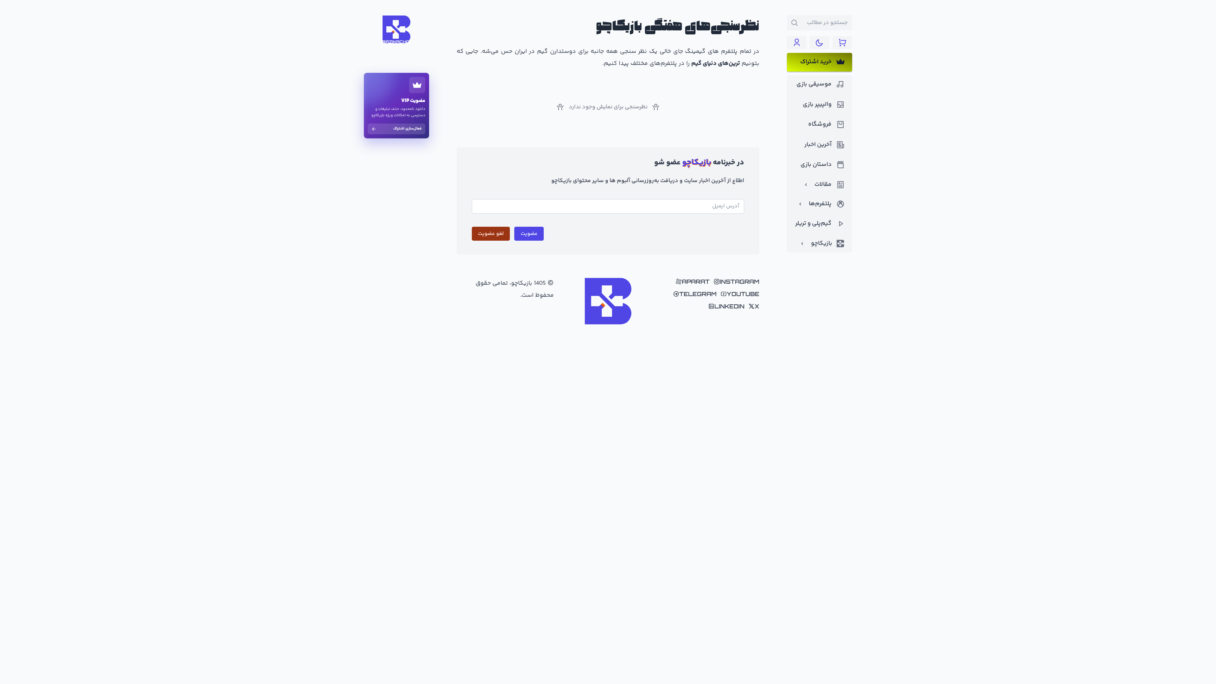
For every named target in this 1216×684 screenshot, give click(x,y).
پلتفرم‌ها (820, 204)
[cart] (842, 42)
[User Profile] (797, 42)
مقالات (823, 184)
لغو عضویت (491, 234)
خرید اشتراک (816, 62)
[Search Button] (794, 23)
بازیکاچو (821, 243)
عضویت (529, 234)
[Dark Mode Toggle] (819, 42)
